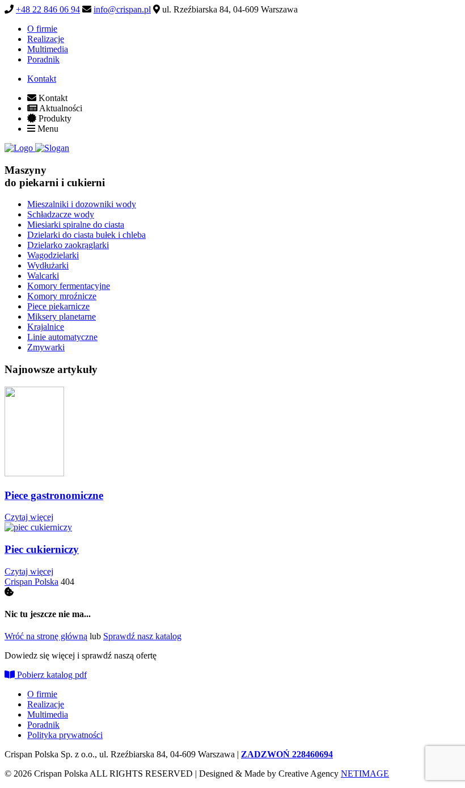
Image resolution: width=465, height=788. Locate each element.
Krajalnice (45, 327)
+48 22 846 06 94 (48, 9)
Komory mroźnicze (61, 296)
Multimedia (47, 49)
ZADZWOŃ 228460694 (287, 754)
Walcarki (43, 275)
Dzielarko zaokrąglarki (68, 245)
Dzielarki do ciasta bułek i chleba (86, 235)
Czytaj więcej (29, 517)
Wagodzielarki (53, 255)
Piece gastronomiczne (54, 495)
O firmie (42, 28)
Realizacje (45, 39)
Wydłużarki (48, 265)
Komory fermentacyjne (68, 286)
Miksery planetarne (61, 316)
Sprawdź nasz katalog (142, 636)
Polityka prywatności (65, 735)
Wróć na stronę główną (46, 636)
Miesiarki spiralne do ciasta (75, 224)
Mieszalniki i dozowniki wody (81, 204)
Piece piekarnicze (58, 306)
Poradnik (43, 59)
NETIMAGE (365, 773)
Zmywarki (46, 347)
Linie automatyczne (62, 337)
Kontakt (41, 78)
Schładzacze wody (60, 214)
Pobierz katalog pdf (51, 675)
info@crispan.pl (122, 9)
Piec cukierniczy (42, 549)
